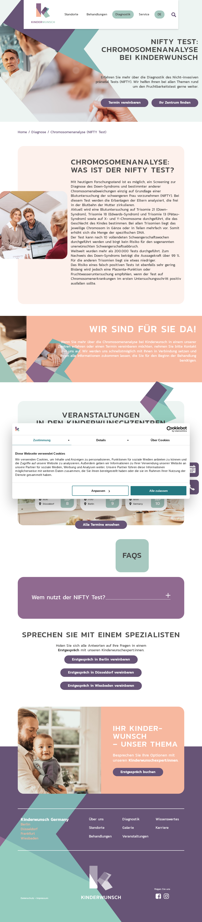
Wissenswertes (167, 819)
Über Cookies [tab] (160, 440)
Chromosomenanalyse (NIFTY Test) (78, 131)
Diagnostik (131, 819)
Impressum (42, 898)
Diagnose (38, 131)
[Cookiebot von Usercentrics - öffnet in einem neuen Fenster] (169, 429)
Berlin (25, 824)
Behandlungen (100, 836)
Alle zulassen (158, 490)
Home (22, 131)
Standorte (97, 827)
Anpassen (98, 490)
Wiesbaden (29, 838)
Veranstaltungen (135, 836)
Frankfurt (28, 833)
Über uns (96, 819)
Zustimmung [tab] (42, 440)
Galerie (128, 827)
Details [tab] (101, 440)
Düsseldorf (29, 828)
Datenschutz (27, 898)
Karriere (162, 827)
